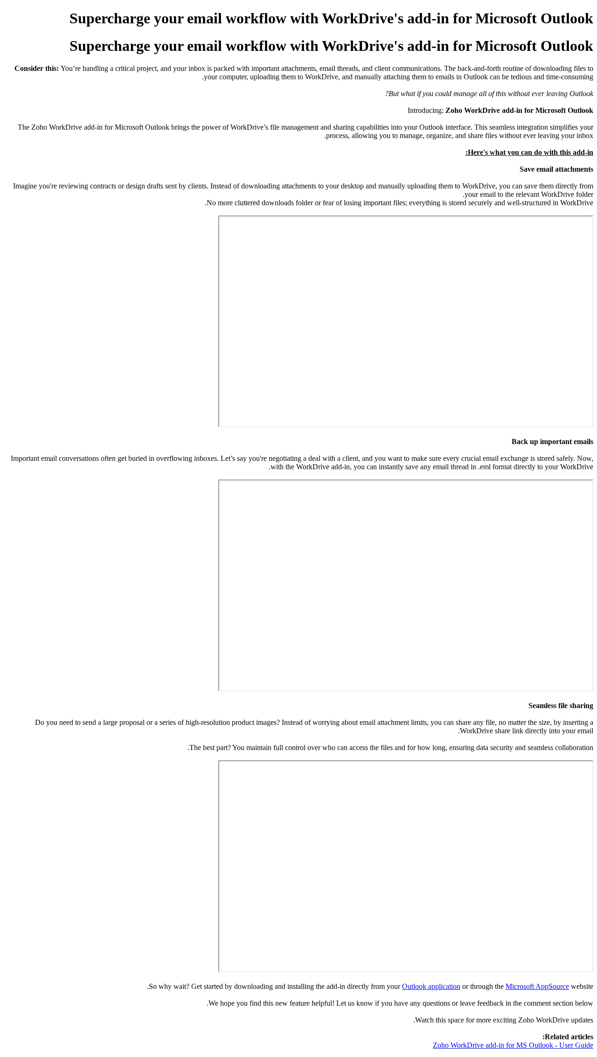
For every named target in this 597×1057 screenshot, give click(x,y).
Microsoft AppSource (537, 986)
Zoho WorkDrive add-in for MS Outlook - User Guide (513, 1045)
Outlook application (431, 986)
